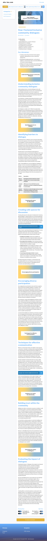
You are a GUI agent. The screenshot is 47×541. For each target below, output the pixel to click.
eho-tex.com (8, 2)
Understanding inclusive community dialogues (27, 41)
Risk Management (7, 16)
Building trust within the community (25, 47)
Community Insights (7, 14)
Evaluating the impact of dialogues (25, 49)
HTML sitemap (27, 531)
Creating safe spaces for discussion (25, 44)
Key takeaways (22, 40)
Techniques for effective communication (26, 46)
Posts (3, 532)
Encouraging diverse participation (25, 45)
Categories (4, 531)
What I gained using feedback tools (22, 6)
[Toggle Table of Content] (41, 39)
